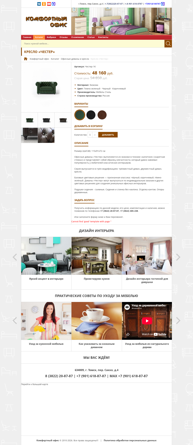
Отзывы (64, 37)
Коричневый (119, 88)
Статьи (91, 37)
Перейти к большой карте (34, 384)
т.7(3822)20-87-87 (114, 3)
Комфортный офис (39, 58)
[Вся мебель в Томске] (25, 59)
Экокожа (94, 85)
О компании (77, 37)
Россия (106, 95)
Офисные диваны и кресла (75, 58)
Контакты (103, 37)
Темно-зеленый (92, 88)
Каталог (39, 37)
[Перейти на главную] (46, 21)
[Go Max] (53, 3)
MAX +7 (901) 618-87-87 (129, 376)
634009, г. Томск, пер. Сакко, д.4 (96, 370)
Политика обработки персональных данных (130, 440)
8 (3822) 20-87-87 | (60, 376)
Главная (27, 37)
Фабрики (51, 37)
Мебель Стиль (103, 92)
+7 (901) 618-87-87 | (92, 376)
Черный (106, 88)
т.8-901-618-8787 (133, 3)
